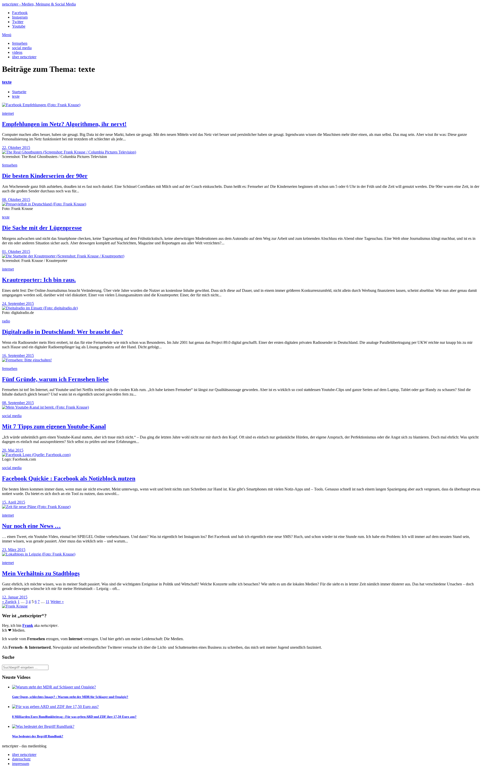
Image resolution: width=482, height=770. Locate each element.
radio (6, 321)
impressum (20, 763)
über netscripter (24, 57)
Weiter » (57, 601)
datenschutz (21, 759)
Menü (6, 35)
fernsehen (19, 43)
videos (17, 52)
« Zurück (9, 601)
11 (47, 601)
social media (22, 48)
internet (8, 113)
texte (7, 82)
